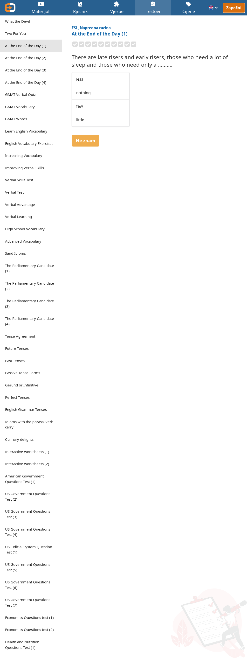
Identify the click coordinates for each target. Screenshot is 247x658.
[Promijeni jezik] (213, 7)
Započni (234, 7)
